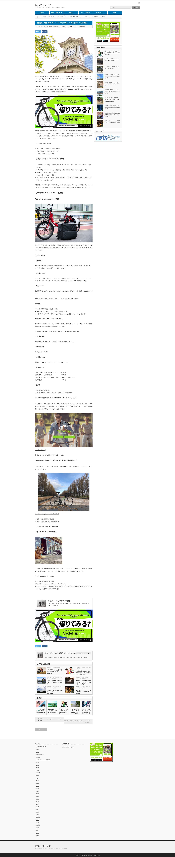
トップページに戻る (40, 729)
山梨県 (37, 786)
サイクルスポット (100, 12)
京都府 (37, 762)
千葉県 (37, 770)
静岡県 (37, 833)
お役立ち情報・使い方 (56, 12)
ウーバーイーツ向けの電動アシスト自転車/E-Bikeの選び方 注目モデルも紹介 (112, 53)
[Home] (38, 17)
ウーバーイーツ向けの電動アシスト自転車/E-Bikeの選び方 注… (63, 712)
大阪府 (37, 778)
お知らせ (42, 12)
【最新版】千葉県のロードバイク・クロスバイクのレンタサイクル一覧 (112, 76)
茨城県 (37, 822)
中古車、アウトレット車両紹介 (43, 759)
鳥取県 (37, 835)
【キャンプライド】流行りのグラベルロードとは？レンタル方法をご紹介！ (83, 682)
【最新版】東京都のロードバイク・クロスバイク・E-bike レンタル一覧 (112, 91)
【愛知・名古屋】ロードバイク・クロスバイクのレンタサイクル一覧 (112, 84)
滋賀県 (37, 814)
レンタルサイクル (85, 12)
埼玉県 (37, 775)
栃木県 (37, 806)
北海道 (64, 26)
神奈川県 (38, 817)
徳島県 (37, 793)
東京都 (37, 804)
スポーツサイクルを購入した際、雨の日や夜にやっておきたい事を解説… (75, 712)
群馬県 (37, 820)
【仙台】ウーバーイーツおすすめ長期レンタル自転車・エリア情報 (83, 692)
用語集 (114, 12)
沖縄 (37, 809)
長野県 (37, 827)
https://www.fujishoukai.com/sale (44, 576)
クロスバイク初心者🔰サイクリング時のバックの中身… (40, 712)
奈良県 (37, 780)
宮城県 (83, 688)
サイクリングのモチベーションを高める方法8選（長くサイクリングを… (86, 712)
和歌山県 (38, 772)
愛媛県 (37, 796)
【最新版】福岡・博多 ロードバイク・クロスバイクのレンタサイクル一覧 (112, 107)
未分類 (37, 801)
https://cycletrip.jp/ (40, 450)
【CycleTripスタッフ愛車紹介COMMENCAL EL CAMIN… (54, 671)
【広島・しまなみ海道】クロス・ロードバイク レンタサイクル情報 (54, 692)
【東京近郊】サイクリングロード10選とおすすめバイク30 (52, 712)
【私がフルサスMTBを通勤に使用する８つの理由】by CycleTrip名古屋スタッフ (112, 115)
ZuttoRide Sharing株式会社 (68, 747)
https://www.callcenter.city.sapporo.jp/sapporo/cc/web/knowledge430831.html (57, 331)
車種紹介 (71, 12)
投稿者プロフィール (84, 653)
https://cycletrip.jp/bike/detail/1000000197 (47, 514)
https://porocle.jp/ (40, 255)
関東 (37, 830)
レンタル (59, 26)
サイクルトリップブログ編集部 (77, 26)
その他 (37, 752)
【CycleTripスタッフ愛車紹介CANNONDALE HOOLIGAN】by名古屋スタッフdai (112, 99)
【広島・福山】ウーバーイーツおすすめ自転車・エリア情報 (54, 682)
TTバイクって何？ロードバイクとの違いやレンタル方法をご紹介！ (77, 721)
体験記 (54, 667)
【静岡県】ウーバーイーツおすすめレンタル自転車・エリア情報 (50, 719)
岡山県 (37, 788)
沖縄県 (37, 812)
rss (139, 3)
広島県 (54, 678)
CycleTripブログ (43, 5)
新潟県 (37, 799)
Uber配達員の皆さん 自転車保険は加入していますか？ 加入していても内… (83, 672)
